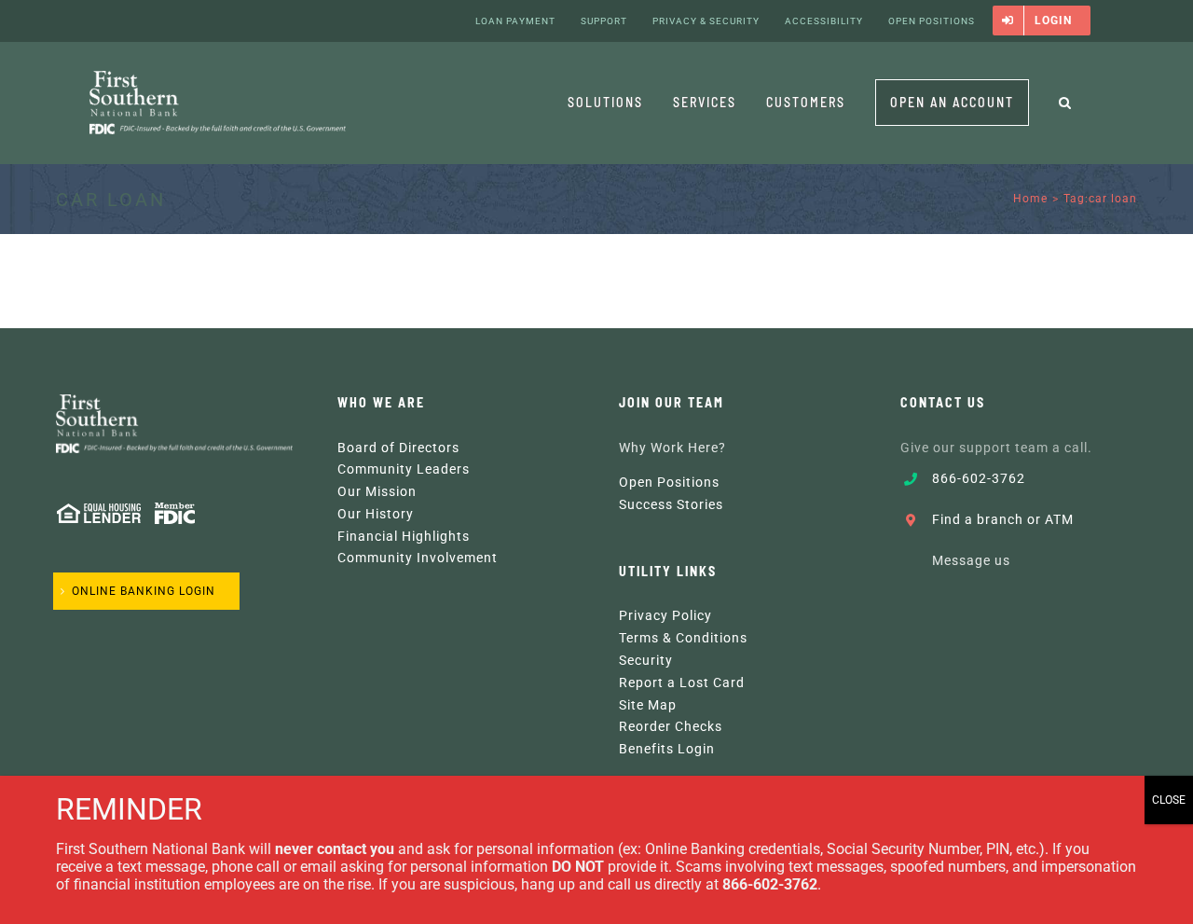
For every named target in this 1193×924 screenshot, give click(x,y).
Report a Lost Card (682, 682)
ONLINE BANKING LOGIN (143, 591)
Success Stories (671, 504)
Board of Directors (398, 447)
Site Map (648, 704)
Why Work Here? (672, 447)
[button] (1066, 102)
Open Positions (669, 482)
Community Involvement (417, 557)
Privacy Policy (665, 615)
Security (646, 660)
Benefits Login (667, 748)
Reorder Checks (670, 726)
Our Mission (377, 491)
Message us (971, 560)
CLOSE (1169, 800)
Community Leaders (403, 469)
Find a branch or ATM (1003, 519)
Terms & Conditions (683, 637)
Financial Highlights (403, 536)
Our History (375, 513)
